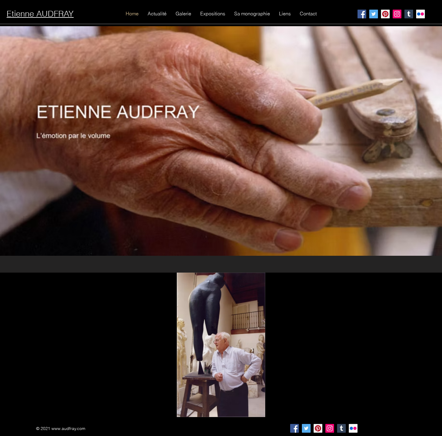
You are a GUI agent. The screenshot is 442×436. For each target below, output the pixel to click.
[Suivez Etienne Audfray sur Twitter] (306, 428)
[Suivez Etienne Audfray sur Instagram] (329, 428)
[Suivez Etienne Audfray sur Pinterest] (318, 428)
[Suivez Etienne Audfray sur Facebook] (294, 428)
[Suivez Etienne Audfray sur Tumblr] (341, 428)
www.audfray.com (68, 428)
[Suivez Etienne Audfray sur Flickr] (353, 428)
